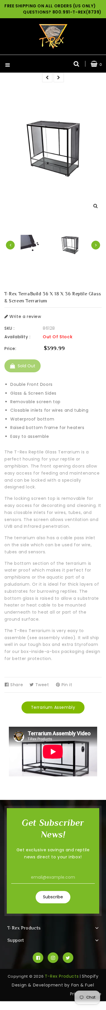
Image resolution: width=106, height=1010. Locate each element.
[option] (69, 245)
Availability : (17, 337)
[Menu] (7, 66)
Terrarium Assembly (53, 707)
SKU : (9, 328)
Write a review (24, 316)
